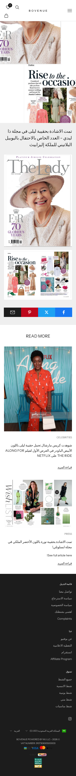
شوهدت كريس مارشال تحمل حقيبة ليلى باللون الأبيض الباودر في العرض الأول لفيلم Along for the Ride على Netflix (38, 450)
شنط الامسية (64, 686)
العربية (17, 730)
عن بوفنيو (66, 639)
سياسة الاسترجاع (62, 598)
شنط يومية (65, 693)
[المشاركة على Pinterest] (29, 312)
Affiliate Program (61, 659)
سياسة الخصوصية (61, 605)
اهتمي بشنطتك (63, 612)
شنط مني (66, 699)
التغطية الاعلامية (62, 645)
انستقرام (66, 652)
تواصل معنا (65, 591)
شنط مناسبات (64, 706)
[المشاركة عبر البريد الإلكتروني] (12, 312)
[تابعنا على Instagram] (70, 719)
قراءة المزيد (65, 467)
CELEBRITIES (64, 437)
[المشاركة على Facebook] (63, 312)
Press (68, 533)
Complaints (64, 618)
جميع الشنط (65, 679)
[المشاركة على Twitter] (46, 312)
